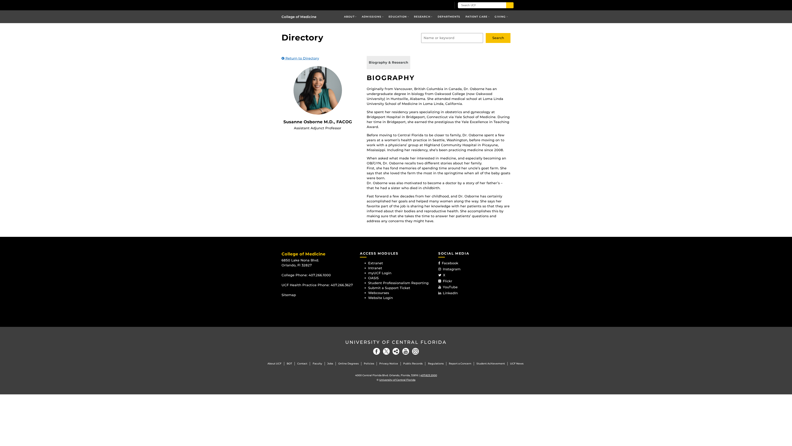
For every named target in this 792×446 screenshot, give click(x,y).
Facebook (450, 263)
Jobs (330, 363)
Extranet (375, 263)
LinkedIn (450, 293)
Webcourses (378, 293)
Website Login (380, 298)
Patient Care (476, 16)
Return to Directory (301, 58)
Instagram (452, 269)
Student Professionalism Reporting (398, 283)
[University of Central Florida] (311, 5)
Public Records (413, 363)
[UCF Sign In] (439, 5)
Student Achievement (490, 363)
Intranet (375, 268)
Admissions (371, 16)
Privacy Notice (388, 363)
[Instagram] (415, 351)
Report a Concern (460, 363)
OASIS (373, 278)
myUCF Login (379, 273)
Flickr (447, 281)
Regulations (436, 363)
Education (398, 16)
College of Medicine (299, 17)
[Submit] (510, 5)
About (349, 16)
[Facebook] (376, 351)
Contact (302, 363)
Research (422, 16)
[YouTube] (405, 351)
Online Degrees (348, 363)
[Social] (396, 351)
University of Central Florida (396, 342)
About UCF (275, 363)
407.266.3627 (342, 285)
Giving (500, 16)
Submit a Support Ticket (389, 288)
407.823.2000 (428, 375)
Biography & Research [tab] (388, 62)
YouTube (450, 287)
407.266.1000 (320, 275)
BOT (289, 363)
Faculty (317, 363)
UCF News (516, 363)
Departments (449, 16)
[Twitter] (386, 351)
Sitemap (289, 295)
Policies (369, 363)
